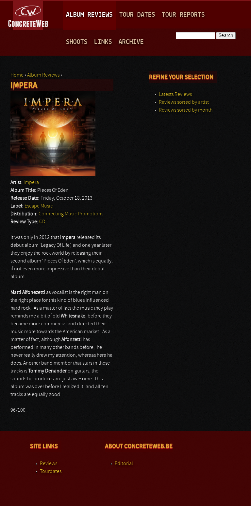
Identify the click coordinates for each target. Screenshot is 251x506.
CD (42, 222)
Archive (131, 42)
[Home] (28, 14)
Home (17, 75)
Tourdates (50, 471)
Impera (31, 182)
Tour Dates (137, 14)
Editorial (124, 463)
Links (103, 42)
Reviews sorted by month (185, 110)
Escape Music (39, 206)
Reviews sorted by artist (184, 102)
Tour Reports (183, 14)
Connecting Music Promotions (71, 214)
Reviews (48, 463)
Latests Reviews (175, 94)
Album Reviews (89, 14)
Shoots (77, 42)
